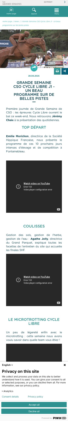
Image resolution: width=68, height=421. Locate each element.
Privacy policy (35, 396)
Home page (11, 14)
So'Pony (48, 2)
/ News (16, 21)
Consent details (10, 396)
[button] (34, 11)
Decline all (34, 411)
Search (34, 14)
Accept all (34, 404)
